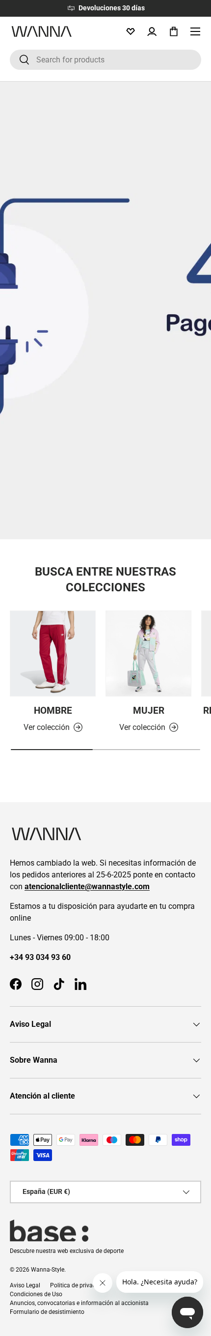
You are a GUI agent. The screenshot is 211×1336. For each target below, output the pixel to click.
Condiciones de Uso (36, 1294)
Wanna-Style (47, 1269)
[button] (174, 31)
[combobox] (105, 60)
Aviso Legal (25, 1285)
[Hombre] (52, 653)
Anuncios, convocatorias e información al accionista (79, 1303)
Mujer (148, 710)
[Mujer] (148, 653)
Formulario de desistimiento (47, 1311)
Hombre (53, 710)
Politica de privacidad (78, 1285)
